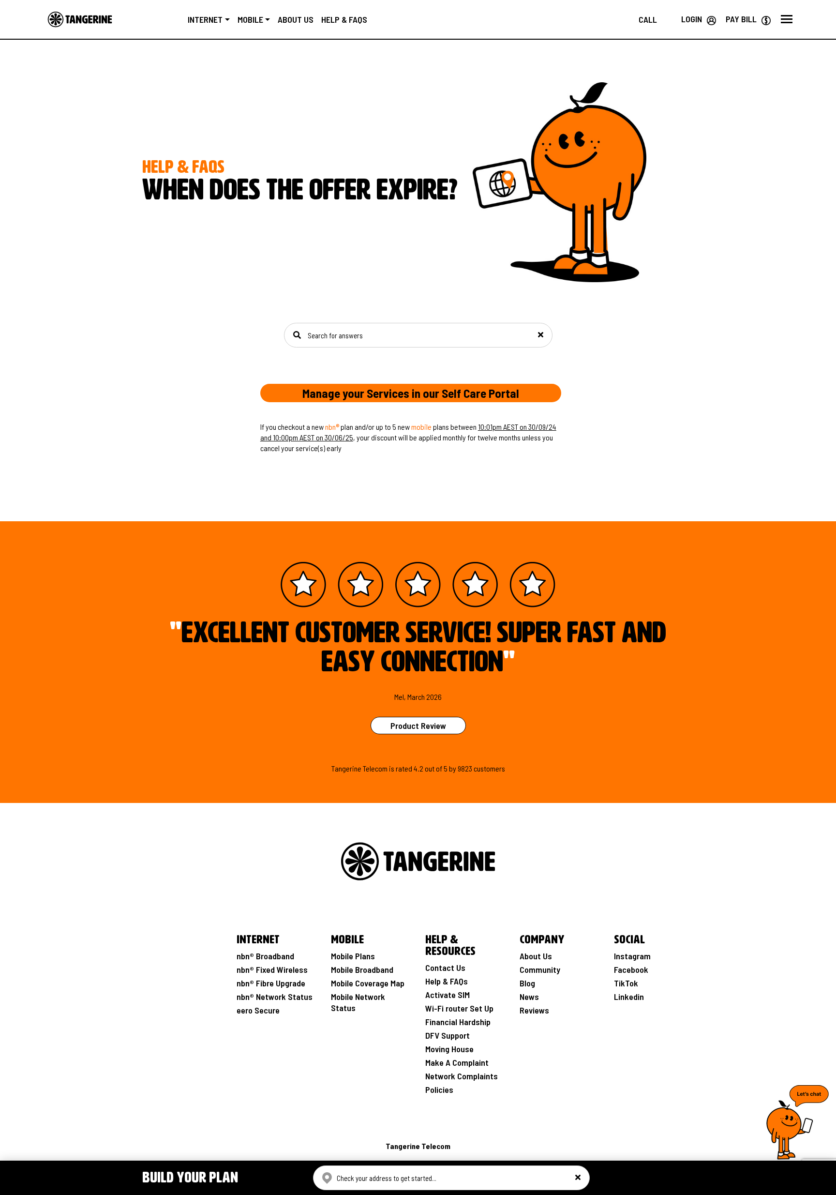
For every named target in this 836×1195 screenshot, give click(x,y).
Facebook (631, 969)
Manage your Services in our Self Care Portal (410, 393)
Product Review (418, 725)
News (529, 996)
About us (296, 19)
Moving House (449, 1049)
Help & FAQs (344, 19)
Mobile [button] (250, 19)
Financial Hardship (458, 1021)
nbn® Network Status (275, 996)
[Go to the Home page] (80, 19)
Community (540, 969)
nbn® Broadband (265, 956)
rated (404, 768)
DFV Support (447, 1035)
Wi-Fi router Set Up (459, 1008)
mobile (421, 426)
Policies (439, 1089)
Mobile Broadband (362, 969)
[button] (786, 19)
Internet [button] (205, 19)
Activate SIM (447, 994)
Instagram (632, 956)
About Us (536, 956)
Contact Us (445, 967)
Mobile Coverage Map (367, 983)
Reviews (534, 1010)
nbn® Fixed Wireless (272, 969)
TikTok (626, 983)
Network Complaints (461, 1076)
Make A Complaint (457, 1062)
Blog (527, 983)
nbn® (332, 426)
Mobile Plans (353, 956)
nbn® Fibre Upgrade (271, 983)
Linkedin (629, 996)
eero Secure (258, 1010)
